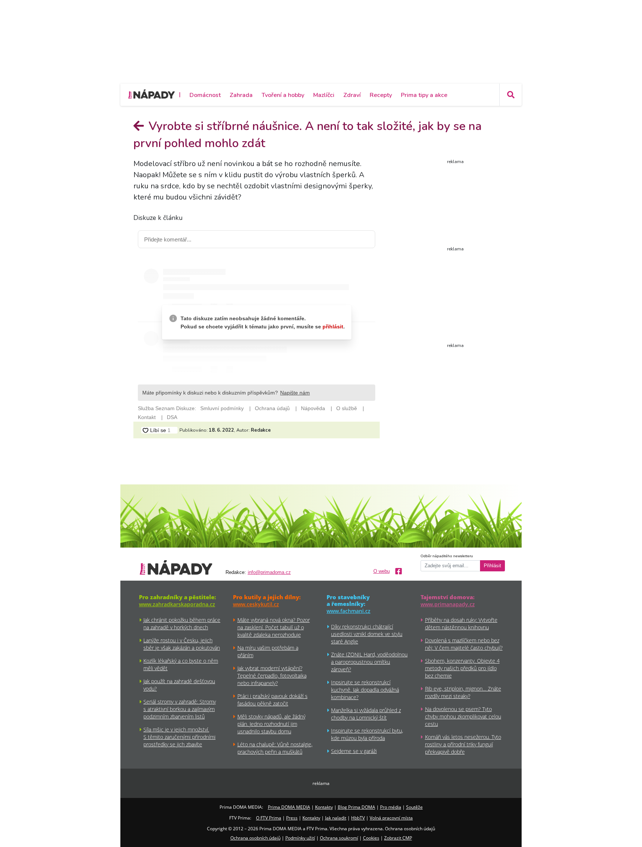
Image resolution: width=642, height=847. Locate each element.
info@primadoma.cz (269, 572)
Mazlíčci (323, 95)
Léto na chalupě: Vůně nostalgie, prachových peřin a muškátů (274, 748)
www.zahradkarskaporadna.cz (177, 604)
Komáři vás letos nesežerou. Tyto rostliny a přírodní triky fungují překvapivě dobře (463, 744)
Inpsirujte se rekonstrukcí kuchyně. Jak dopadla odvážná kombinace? (365, 690)
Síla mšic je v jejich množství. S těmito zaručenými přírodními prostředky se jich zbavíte (179, 737)
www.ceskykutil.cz (256, 604)
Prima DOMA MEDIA (289, 807)
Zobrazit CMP (398, 838)
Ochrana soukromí (339, 838)
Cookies (371, 838)
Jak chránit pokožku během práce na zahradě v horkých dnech (181, 623)
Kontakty (324, 807)
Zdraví (352, 95)
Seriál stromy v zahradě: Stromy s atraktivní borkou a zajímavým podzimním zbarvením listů (179, 709)
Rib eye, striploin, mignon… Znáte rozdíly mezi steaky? (463, 692)
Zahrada (241, 95)
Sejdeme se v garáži (354, 750)
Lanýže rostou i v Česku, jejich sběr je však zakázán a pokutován (181, 644)
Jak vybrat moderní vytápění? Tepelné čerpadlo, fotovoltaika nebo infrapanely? (272, 676)
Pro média (390, 807)
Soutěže (414, 807)
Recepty (381, 95)
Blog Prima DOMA (356, 807)
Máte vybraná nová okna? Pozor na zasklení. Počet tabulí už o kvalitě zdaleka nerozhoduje (273, 627)
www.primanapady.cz (448, 604)
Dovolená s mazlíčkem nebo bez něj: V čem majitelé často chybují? (464, 644)
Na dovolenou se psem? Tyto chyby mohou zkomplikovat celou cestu (463, 716)
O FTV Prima (268, 818)
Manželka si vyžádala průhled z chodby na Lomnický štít (366, 714)
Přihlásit (492, 565)
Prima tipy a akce (424, 95)
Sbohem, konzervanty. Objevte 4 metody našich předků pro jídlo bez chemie (462, 668)
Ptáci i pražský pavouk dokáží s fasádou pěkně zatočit (272, 699)
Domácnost (205, 95)
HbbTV (358, 818)
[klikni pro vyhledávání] (510, 95)
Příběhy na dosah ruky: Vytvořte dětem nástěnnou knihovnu (461, 623)
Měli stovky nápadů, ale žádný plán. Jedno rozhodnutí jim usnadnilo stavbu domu (271, 724)
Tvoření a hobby (283, 95)
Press (292, 818)
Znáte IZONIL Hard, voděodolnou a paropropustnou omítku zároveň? (369, 662)
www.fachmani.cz (348, 610)
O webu (381, 571)
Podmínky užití (300, 838)
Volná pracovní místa (391, 818)
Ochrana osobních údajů (255, 838)
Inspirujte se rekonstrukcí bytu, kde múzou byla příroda (367, 734)
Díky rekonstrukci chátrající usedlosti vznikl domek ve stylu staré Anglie (366, 634)
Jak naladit (335, 818)
